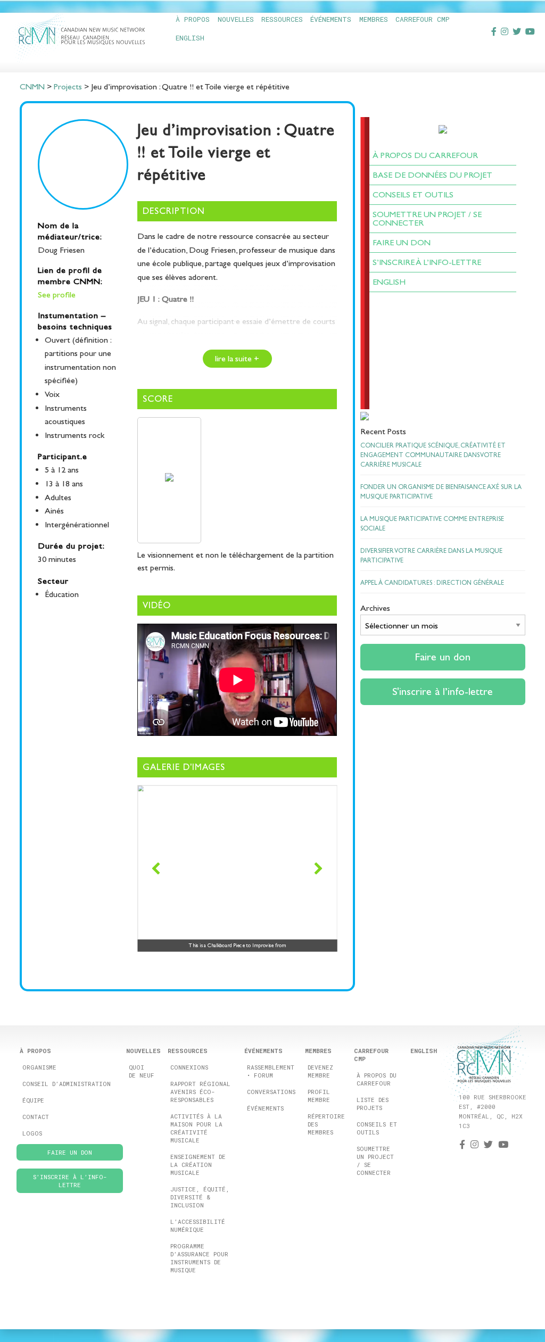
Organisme (39, 1067)
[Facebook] (494, 31)
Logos (32, 1133)
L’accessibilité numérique (197, 1225)
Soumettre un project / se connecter (375, 1161)
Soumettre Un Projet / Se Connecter (427, 218)
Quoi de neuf (141, 1071)
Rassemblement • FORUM (270, 1071)
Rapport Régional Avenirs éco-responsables (200, 1092)
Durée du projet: (71, 546)
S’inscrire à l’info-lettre (427, 262)
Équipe (33, 1100)
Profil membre (319, 1096)
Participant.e (62, 456)
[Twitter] (517, 31)
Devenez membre (320, 1071)
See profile (57, 294)
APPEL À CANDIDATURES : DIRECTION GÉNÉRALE (432, 582)
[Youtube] (530, 31)
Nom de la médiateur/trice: (70, 231)
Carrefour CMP (422, 19)
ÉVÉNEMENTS (330, 19)
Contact (35, 1117)
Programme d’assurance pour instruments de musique (199, 1258)
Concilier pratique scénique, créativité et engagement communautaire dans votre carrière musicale (433, 455)
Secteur (53, 581)
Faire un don (402, 242)
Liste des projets (373, 1104)
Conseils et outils (377, 1128)
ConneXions (189, 1067)
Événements (265, 1108)
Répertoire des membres (326, 1124)
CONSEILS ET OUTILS (413, 194)
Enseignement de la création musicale (198, 1165)
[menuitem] (192, 19)
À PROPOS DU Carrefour (425, 155)
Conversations (271, 1092)
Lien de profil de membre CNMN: (70, 275)
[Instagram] (504, 31)
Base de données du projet (432, 175)
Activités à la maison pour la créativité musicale (196, 1128)
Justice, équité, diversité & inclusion (199, 1197)
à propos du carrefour (377, 1079)
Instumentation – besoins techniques (75, 321)
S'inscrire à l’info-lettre (442, 691)
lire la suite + (237, 358)
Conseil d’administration (66, 1084)
